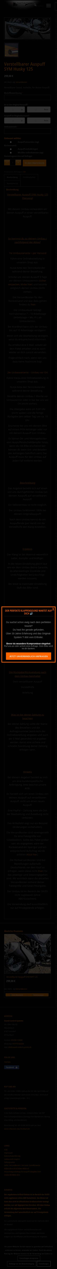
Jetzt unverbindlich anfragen (28, 656)
